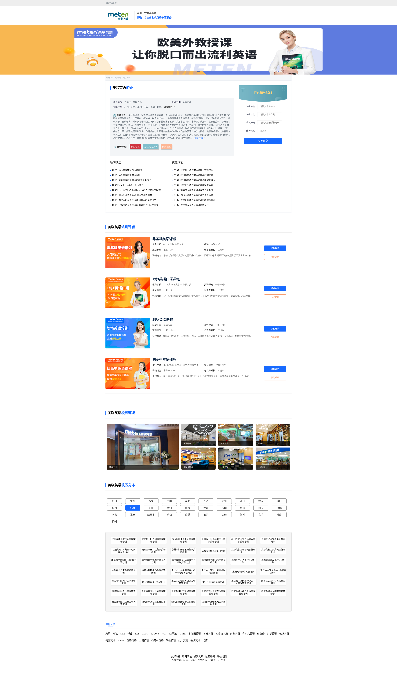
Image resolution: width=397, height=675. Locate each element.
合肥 (279, 508)
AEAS (121, 640)
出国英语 (144, 640)
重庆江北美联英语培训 (213, 582)
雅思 (107, 633)
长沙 (205, 501)
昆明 (187, 501)
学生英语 (171, 640)
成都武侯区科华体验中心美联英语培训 (183, 561)
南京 (187, 508)
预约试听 (275, 257)
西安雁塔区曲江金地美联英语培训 (243, 592)
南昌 (114, 514)
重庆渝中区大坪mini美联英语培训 (273, 571)
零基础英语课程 (164, 239)
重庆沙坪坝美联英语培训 (153, 582)
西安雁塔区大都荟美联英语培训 (273, 592)
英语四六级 (221, 633)
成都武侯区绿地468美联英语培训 (123, 561)
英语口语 (132, 640)
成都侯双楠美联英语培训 (213, 551)
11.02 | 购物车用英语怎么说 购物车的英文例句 (134, 200)
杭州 (114, 521)
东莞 (151, 501)
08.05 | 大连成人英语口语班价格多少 (191, 205)
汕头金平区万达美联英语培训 (153, 550)
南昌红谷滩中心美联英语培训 (273, 582)
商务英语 (235, 633)
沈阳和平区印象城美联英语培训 (213, 603)
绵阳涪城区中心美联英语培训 (153, 571)
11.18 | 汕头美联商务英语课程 (126, 175)
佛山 (279, 514)
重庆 (132, 514)
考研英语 (208, 633)
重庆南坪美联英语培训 (243, 571)
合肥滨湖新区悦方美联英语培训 (153, 592)
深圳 (132, 501)
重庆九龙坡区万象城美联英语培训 (183, 582)
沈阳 (224, 508)
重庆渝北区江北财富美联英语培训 (213, 571)
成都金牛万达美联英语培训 (243, 561)
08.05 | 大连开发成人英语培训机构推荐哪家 (194, 200)
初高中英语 (157, 640)
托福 (115, 633)
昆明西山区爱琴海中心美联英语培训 (213, 540)
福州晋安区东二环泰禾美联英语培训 (243, 540)
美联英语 (126, 78)
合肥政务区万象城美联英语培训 (183, 592)
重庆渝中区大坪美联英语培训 (124, 582)
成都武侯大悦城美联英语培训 (153, 561)
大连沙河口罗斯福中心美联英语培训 (124, 550)
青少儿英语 (248, 633)
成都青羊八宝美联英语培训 (124, 571)
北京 (132, 508)
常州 (169, 508)
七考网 (118, 78)
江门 (242, 501)
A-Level (155, 633)
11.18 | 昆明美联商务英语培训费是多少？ (131, 180)
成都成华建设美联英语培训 (273, 561)
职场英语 (284, 633)
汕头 (205, 514)
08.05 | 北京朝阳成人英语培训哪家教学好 (193, 185)
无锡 (205, 508)
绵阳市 (151, 514)
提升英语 (110, 640)
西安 (260, 508)
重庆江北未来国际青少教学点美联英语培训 (183, 571)
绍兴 (242, 508)
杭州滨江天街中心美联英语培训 (124, 540)
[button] (198, 71)
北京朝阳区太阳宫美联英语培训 (153, 540)
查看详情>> (169, 107)
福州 (242, 514)
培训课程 (175, 656)
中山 (169, 501)
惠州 (224, 501)
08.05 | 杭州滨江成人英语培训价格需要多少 (194, 180)
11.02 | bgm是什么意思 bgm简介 (128, 185)
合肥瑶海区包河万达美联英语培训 (213, 592)
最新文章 (198, 656)
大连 (224, 514)
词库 (205, 640)
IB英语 (261, 633)
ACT (164, 633)
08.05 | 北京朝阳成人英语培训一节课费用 (193, 170)
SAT (137, 633)
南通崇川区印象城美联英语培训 (183, 550)
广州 (114, 501)
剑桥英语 (272, 633)
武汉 (260, 501)
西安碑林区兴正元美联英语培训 (124, 603)
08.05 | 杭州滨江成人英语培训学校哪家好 (193, 175)
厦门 (279, 501)
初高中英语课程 (164, 359)
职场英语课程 (162, 319)
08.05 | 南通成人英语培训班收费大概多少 (193, 190)
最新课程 (210, 656)
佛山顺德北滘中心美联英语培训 (183, 540)
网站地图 (222, 656)
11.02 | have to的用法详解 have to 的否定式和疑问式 (136, 190)
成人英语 (183, 640)
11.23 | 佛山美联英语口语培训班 (127, 170)
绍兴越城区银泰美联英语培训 (183, 603)
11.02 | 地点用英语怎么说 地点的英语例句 (132, 195)
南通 (187, 514)
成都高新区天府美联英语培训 (273, 550)
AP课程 (173, 633)
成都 (169, 514)
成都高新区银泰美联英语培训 (243, 550)
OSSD (183, 633)
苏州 (151, 508)
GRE (122, 633)
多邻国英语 (194, 633)
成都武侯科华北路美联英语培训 (213, 561)
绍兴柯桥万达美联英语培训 (153, 603)
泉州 (114, 508)
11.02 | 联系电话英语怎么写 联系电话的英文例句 (135, 205)
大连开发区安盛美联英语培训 (273, 540)
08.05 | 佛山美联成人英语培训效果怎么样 (193, 195)
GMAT (145, 633)
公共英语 (195, 640)
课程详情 (275, 248)
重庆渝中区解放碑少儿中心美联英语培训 (243, 582)
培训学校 (187, 656)
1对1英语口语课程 (166, 279)
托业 (129, 633)
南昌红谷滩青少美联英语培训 (124, 592)
